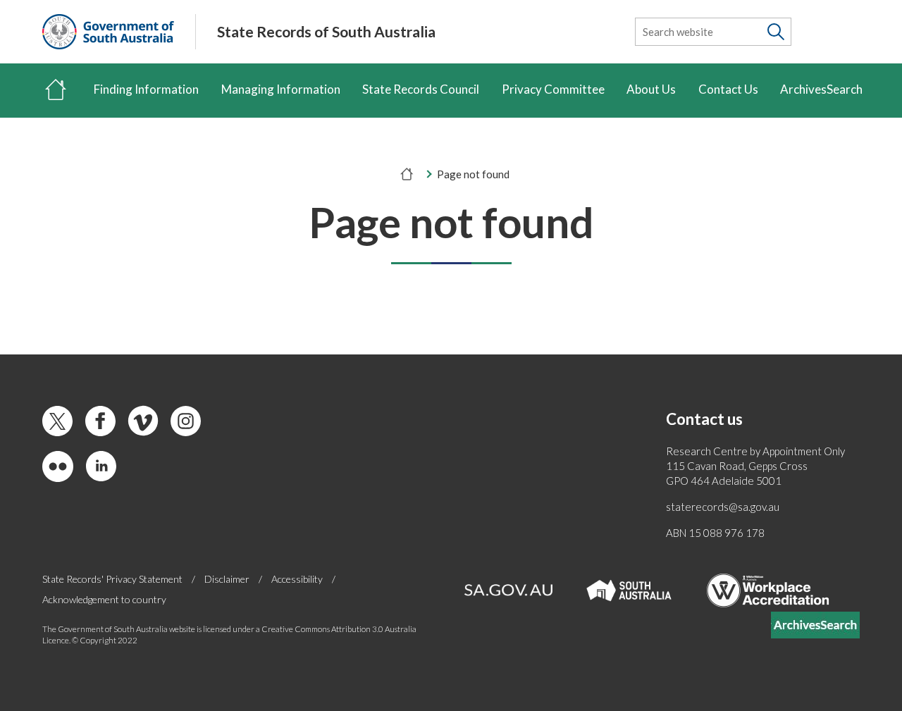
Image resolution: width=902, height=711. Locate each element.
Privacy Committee (553, 89)
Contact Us (728, 89)
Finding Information (146, 89)
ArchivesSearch (821, 89)
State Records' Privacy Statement (112, 579)
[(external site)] (108, 31)
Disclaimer (226, 579)
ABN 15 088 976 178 (715, 532)
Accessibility (297, 579)
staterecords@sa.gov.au (722, 506)
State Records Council (420, 89)
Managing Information (280, 89)
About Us (651, 89)
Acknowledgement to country (104, 599)
